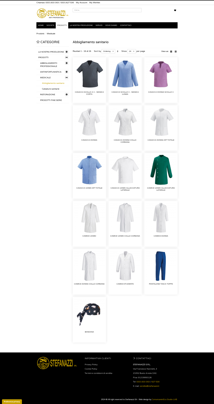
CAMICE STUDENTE (125, 284)
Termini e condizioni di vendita (98, 373)
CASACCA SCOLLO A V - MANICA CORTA (89, 93)
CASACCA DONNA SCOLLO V (161, 92)
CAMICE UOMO (89, 236)
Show (124, 51)
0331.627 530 (67, 2)
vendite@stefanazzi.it (149, 386)
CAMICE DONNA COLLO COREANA (89, 284)
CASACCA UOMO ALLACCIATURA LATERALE (125, 189)
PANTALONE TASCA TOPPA (161, 284)
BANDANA (89, 332)
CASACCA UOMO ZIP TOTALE (89, 188)
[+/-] (118, 51)
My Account (81, 2)
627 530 (156, 382)
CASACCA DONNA (89, 140)
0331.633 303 (52, 2)
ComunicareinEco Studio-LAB (164, 399)
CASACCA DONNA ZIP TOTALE (161, 140)
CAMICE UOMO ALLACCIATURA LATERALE (161, 189)
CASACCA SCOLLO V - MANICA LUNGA (125, 93)
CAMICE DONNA (161, 236)
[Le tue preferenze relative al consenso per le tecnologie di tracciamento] (12, 401)
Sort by (97, 51)
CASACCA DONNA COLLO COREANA (125, 141)
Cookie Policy (91, 369)
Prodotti (40, 33)
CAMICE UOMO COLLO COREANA (125, 236)
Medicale (51, 33)
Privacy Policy (91, 364)
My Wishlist (94, 2)
